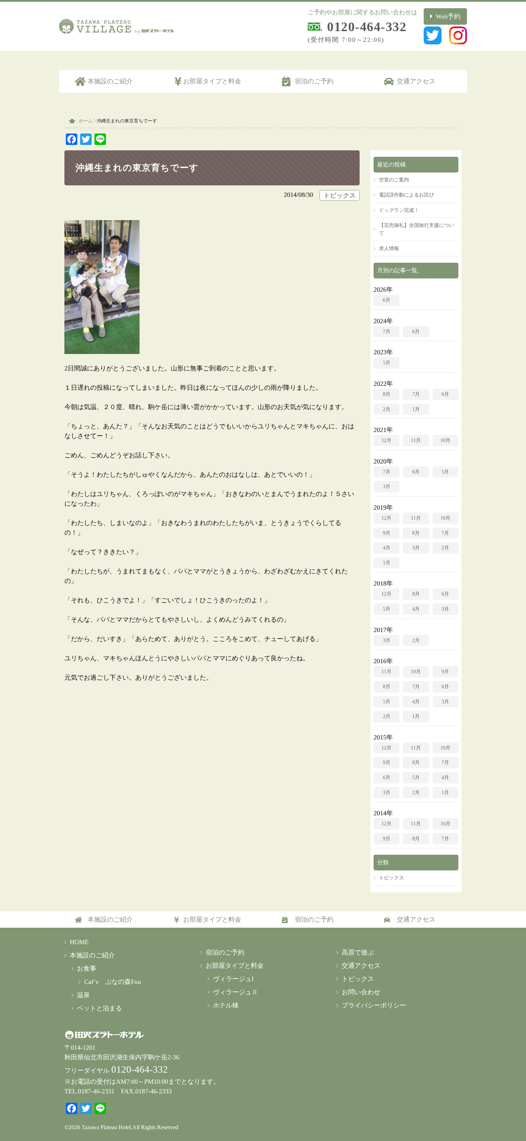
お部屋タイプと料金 (212, 81)
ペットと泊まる (99, 1008)
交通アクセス (416, 81)
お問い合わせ (361, 992)
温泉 (83, 995)
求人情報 (389, 248)
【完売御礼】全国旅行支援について (416, 229)
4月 (386, 547)
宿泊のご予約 (314, 81)
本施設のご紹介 (110, 81)
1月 (416, 409)
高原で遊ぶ (358, 952)
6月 (386, 300)
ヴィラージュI (233, 978)
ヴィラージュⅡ (235, 992)
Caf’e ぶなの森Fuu (112, 981)
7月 (386, 331)
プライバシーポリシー (374, 1005)
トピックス (339, 195)
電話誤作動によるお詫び (406, 195)
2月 (386, 409)
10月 (445, 440)
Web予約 (448, 16)
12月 (386, 440)
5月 (386, 362)
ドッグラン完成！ (399, 210)
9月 (386, 533)
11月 (416, 440)
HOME (79, 942)
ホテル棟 (226, 1005)
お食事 (86, 968)
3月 (386, 486)
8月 (386, 394)
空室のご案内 (394, 180)
